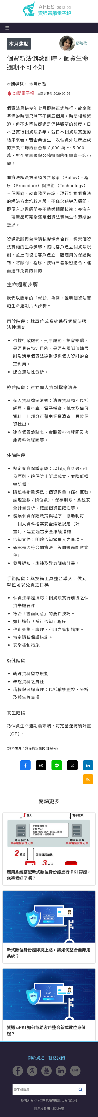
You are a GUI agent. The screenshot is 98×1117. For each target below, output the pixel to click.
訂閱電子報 (23, 93)
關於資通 (36, 1058)
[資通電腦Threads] (32, 1074)
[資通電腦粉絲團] (18, 1074)
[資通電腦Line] (75, 1074)
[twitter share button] (72, 765)
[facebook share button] (25, 765)
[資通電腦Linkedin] (61, 1074)
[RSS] (88, 779)
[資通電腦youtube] (46, 1074)
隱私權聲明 (42, 1108)
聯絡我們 (56, 1058)
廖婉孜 (81, 42)
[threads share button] (41, 765)
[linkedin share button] (88, 765)
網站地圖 (57, 1108)
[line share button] (56, 765)
